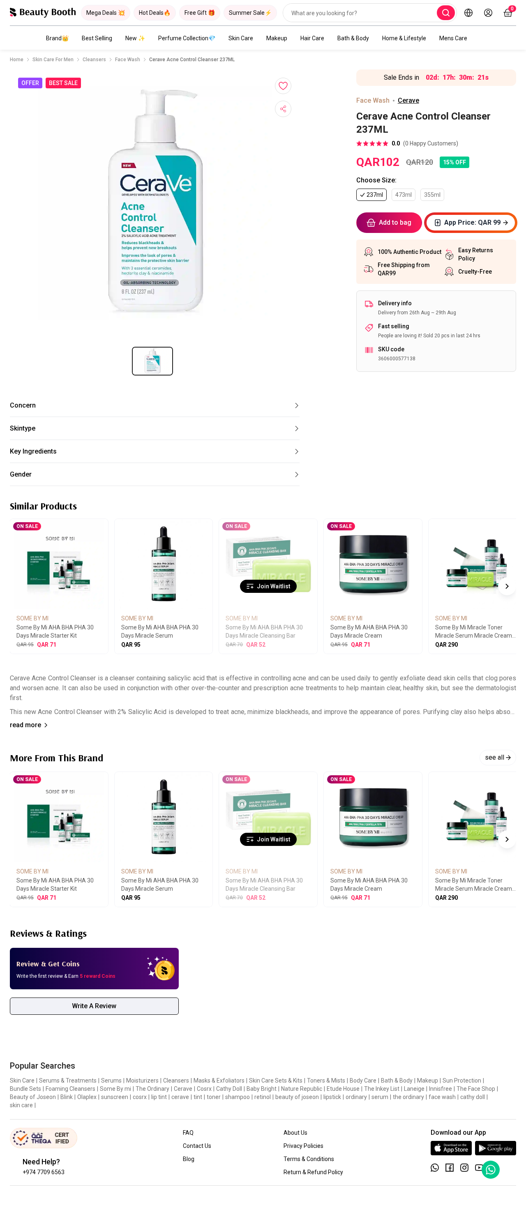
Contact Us (197, 1146)
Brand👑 (57, 38)
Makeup (276, 38)
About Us (295, 1132)
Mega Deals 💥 (105, 12)
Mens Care (453, 38)
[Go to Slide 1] (152, 361)
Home (16, 59)
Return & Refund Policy (313, 1172)
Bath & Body (353, 38)
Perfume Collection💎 (186, 38)
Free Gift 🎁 (200, 12)
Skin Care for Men (53, 59)
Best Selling (97, 38)
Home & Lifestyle (404, 38)
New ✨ (135, 38)
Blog (188, 1159)
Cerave (408, 100)
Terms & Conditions (309, 1159)
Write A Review (94, 1006)
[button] (154, 202)
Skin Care (240, 38)
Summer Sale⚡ (250, 12)
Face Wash (127, 59)
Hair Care (312, 38)
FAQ (188, 1132)
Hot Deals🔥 (155, 12)
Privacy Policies (303, 1146)
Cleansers (94, 59)
